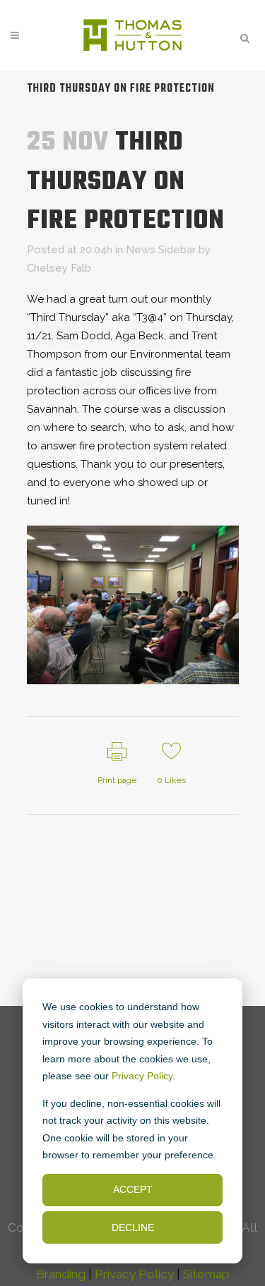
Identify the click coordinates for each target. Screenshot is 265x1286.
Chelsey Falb (59, 268)
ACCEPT (133, 1189)
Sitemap (206, 1274)
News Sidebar (161, 249)
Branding (61, 1274)
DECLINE (133, 1227)
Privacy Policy (142, 1075)
